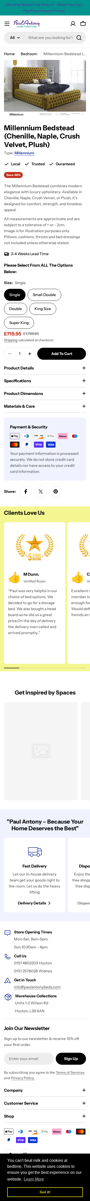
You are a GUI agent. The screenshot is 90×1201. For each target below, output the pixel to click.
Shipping (11, 340)
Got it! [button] (45, 1192)
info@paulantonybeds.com (37, 987)
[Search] (79, 38)
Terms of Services (70, 1072)
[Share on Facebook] (26, 492)
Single (14, 294)
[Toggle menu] (7, 24)
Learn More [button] (34, 1179)
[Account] (73, 24)
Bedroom (29, 53)
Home (9, 53)
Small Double (44, 294)
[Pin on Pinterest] (56, 492)
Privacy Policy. (22, 1078)
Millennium (24, 153)
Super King (19, 322)
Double (15, 308)
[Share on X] (41, 492)
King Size (42, 308)
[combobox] (45, 38)
